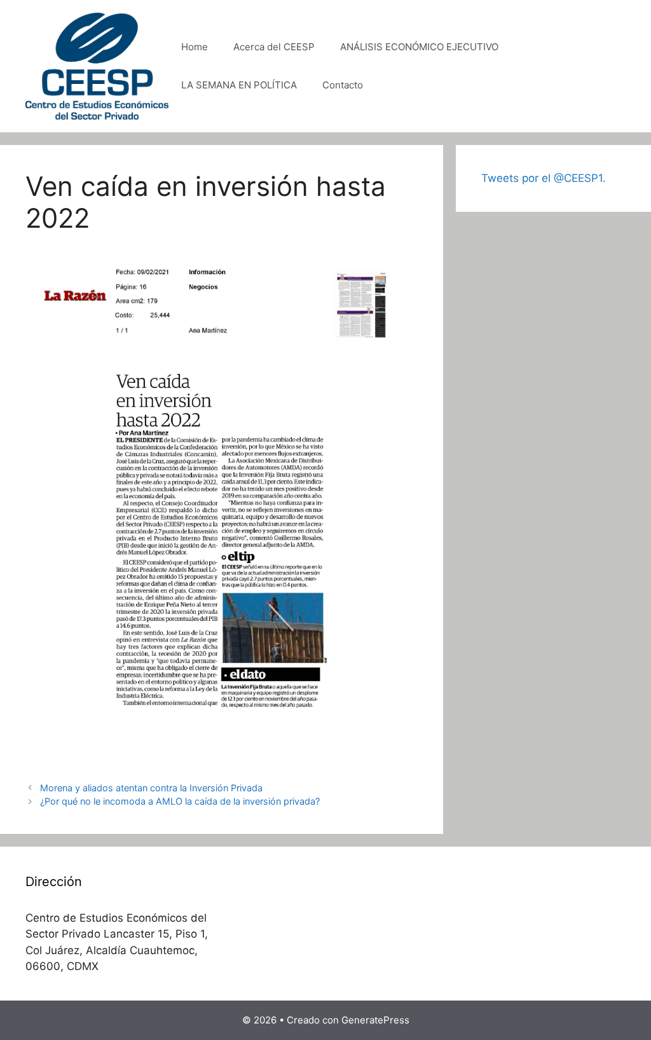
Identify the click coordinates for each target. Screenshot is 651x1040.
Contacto (342, 85)
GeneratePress (375, 1020)
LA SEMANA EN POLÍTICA (239, 85)
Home (194, 47)
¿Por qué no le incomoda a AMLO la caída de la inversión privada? (180, 801)
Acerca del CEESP (274, 47)
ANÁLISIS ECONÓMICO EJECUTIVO (419, 47)
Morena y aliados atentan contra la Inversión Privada (151, 787)
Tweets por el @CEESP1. (543, 178)
